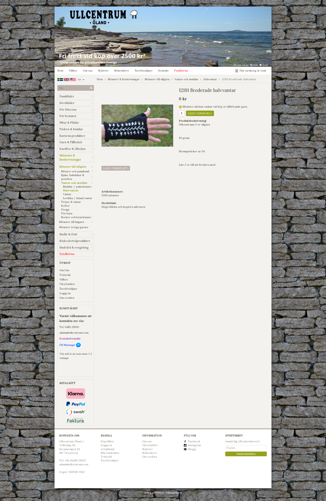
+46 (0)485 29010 (75, 460)
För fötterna (67, 109)
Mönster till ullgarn (72, 166)
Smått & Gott (68, 234)
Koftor (65, 205)
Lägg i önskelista (115, 168)
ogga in (107, 445)
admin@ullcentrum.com (73, 332)
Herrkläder (67, 103)
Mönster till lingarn (71, 222)
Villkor (73, 70)
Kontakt (163, 70)
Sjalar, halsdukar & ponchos (72, 177)
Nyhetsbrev (121, 70)
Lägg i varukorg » (200, 113)
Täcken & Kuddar (71, 129)
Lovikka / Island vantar (77, 198)
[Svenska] (60, 79)
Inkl (255, 65)
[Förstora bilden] (137, 125)
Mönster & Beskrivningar (70, 157)
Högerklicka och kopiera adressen (123, 207)
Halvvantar (70, 190)
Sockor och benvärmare (76, 217)
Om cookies (66, 297)
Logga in (65, 293)
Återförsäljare (144, 70)
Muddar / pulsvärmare (77, 186)
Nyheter (103, 70)
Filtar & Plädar (69, 122)
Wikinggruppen (173, 492)
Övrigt (65, 209)
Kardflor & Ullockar (72, 149)
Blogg (192, 449)
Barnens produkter (72, 136)
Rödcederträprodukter (74, 241)
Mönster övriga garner (73, 227)
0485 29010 (72, 327)
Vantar (67, 194)
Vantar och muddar (74, 183)
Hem (60, 70)
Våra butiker (67, 284)
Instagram (194, 445)
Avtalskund (107, 449)
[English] (66, 79)
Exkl (265, 65)
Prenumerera (246, 454)
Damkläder (66, 96)
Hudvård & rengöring (73, 247)
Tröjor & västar (71, 202)
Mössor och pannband (75, 171)
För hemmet (67, 116)
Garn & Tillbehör (70, 142)
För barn (66, 213)
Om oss (87, 70)
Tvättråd (64, 275)
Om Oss (64, 270)
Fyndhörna (181, 70)
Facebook (194, 441)
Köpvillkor (107, 441)
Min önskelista (110, 453)
